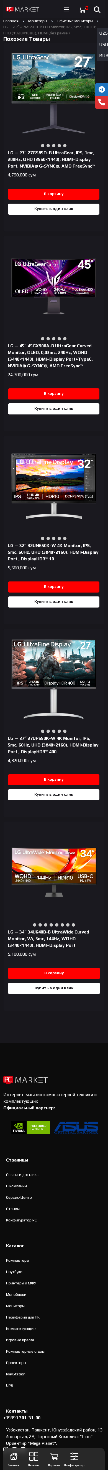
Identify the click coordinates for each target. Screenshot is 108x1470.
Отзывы (13, 1208)
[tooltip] (101, 89)
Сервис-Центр (19, 1197)
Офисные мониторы (75, 20)
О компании (16, 1186)
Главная (11, 20)
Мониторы (37, 20)
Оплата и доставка (22, 1174)
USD (103, 44)
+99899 (21, 1417)
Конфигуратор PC (21, 1220)
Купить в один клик (53, 208)
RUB (103, 55)
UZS (103, 33)
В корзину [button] (53, 193)
